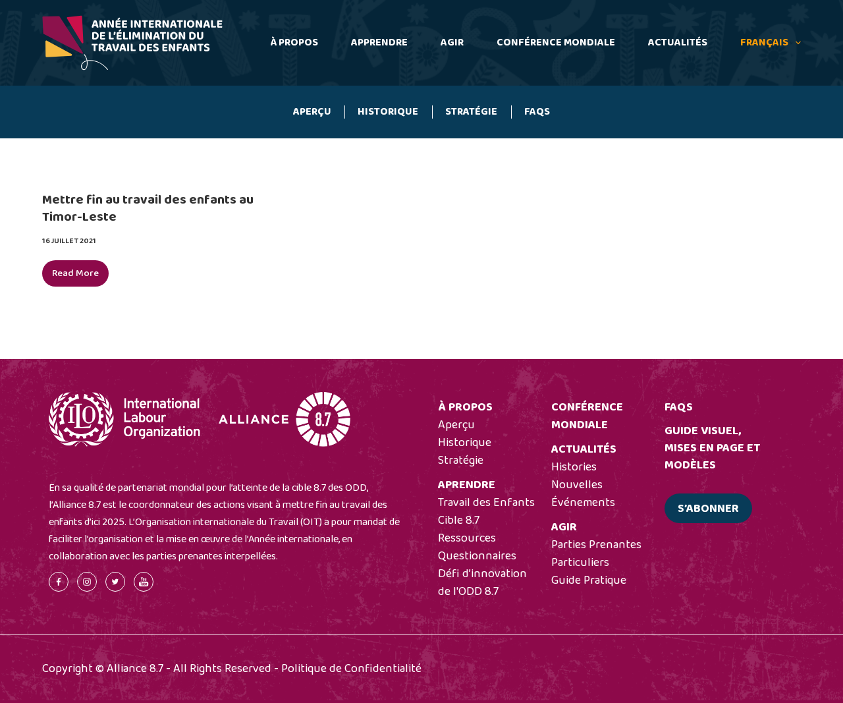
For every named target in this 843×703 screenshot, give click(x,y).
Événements (583, 502)
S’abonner (708, 508)
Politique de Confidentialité (351, 669)
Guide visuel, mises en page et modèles (712, 448)
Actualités (677, 42)
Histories (574, 467)
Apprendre (379, 42)
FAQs (537, 111)
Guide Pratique (588, 580)
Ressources (467, 538)
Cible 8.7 (458, 520)
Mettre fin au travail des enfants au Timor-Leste (148, 208)
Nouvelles (577, 485)
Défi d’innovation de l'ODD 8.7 (482, 583)
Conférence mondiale (556, 42)
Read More (80, 276)
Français (764, 42)
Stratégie (471, 111)
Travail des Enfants (486, 502)
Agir (452, 42)
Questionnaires (477, 556)
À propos (294, 42)
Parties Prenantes (596, 545)
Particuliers (580, 562)
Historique (388, 111)
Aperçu (312, 111)
